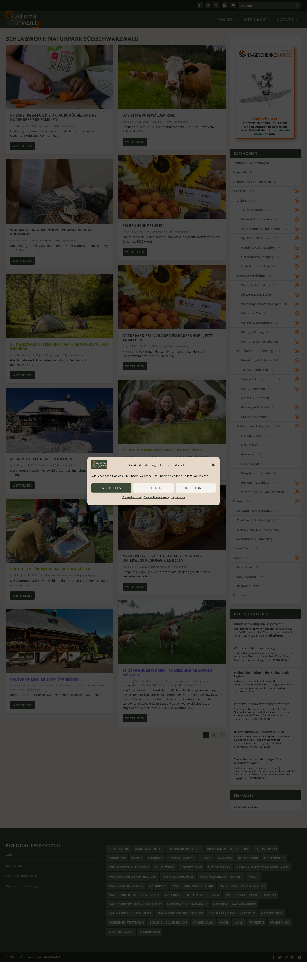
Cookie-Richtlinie (132, 497)
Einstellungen (196, 488)
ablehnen (153, 488)
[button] (213, 465)
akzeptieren (111, 488)
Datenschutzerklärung (157, 497)
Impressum (178, 497)
